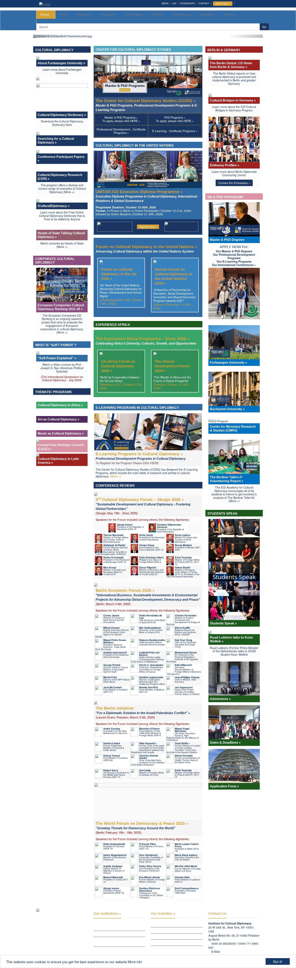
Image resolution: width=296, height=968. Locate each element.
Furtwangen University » (228, 362)
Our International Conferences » (234, 265)
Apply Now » (222, 3)
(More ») (69, 192)
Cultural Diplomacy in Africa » (60, 405)
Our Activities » (163, 914)
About (63, 14)
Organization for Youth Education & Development (117, 941)
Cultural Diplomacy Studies (168, 924)
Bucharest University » (227, 409)
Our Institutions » (107, 914)
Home (44, 14)
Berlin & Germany (224, 50)
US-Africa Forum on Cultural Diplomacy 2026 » (118, 366)
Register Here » (148, 226)
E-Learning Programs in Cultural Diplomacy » (141, 456)
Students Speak (222, 513)
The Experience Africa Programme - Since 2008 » (146, 340)
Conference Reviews (116, 485)
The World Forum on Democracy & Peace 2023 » (142, 825)
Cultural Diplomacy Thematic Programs (176, 942)
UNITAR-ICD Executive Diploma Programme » (146, 196)
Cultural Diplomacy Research (170, 930)
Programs (85, 14)
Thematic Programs (54, 392)
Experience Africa (113, 324)
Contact (204, 3)
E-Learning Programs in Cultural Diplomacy (138, 407)
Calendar (207, 14)
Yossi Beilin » (182, 743)
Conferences (181, 14)
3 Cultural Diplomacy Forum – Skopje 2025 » (143, 503)
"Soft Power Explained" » (57, 358)
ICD (174, 3)
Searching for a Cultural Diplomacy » (56, 140)
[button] (50, 36)
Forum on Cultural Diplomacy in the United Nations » (146, 248)
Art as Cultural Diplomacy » (58, 419)
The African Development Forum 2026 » (172, 366)
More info (135, 961)
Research (109, 14)
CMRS (157, 14)
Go (264, 27)
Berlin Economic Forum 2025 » (148, 594)
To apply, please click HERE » (175, 119)
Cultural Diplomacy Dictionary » (62, 115)
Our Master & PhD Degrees (234, 251)
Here (69, 125)
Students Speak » (223, 623)
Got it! (277, 961)
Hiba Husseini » (148, 743)
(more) (241, 175)
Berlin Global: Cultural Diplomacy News (119, 949)
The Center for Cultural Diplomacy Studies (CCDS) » (147, 105)
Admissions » (220, 699)
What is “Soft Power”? (56, 345)
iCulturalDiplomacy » (53, 206)
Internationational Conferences (172, 948)
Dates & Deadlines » (225, 742)
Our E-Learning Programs (234, 261)
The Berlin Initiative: (143, 710)
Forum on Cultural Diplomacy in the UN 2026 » (118, 274)
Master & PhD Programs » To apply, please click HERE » (121, 119)
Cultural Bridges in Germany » (233, 100)
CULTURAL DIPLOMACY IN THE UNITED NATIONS (135, 145)
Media (165, 3)
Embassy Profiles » (224, 165)
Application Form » (224, 786)
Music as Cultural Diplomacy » (61, 433)
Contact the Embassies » (234, 183)
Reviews (230, 14)
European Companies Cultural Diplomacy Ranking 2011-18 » (61, 307)
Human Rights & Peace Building (170, 936)
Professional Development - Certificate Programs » (121, 131)
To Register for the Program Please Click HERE (127, 463)
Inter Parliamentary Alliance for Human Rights (119, 925)
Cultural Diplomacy (54, 50)
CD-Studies (134, 14)
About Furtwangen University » (61, 63)
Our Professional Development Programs (234, 256)
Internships (187, 3)
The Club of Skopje (105, 933)
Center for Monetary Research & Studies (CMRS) (233, 428)
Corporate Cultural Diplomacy (55, 260)
